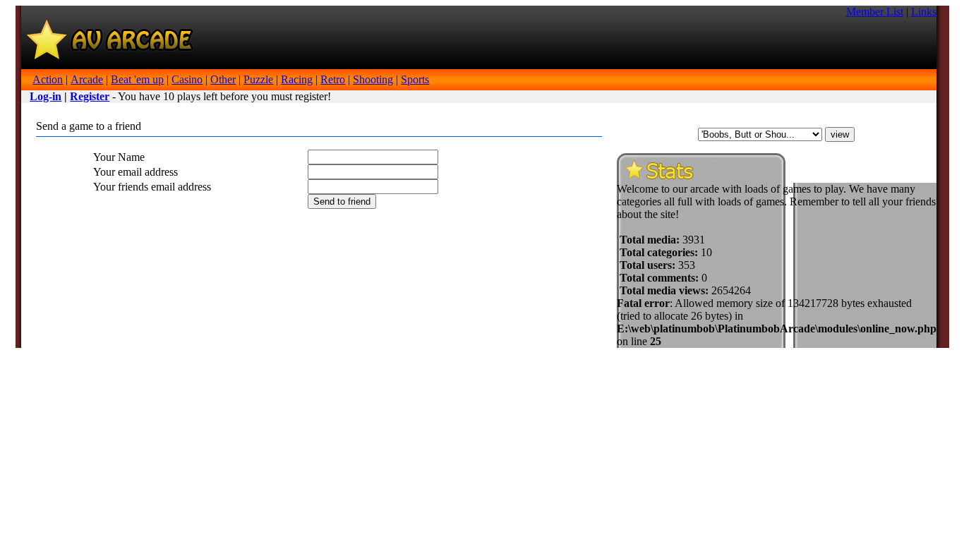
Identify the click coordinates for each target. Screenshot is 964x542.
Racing (297, 79)
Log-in (45, 96)
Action (47, 79)
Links (923, 12)
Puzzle (258, 79)
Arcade (87, 79)
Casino (187, 79)
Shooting (373, 79)
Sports (415, 79)
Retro (332, 79)
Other (223, 79)
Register (89, 96)
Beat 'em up (137, 79)
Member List (874, 12)
